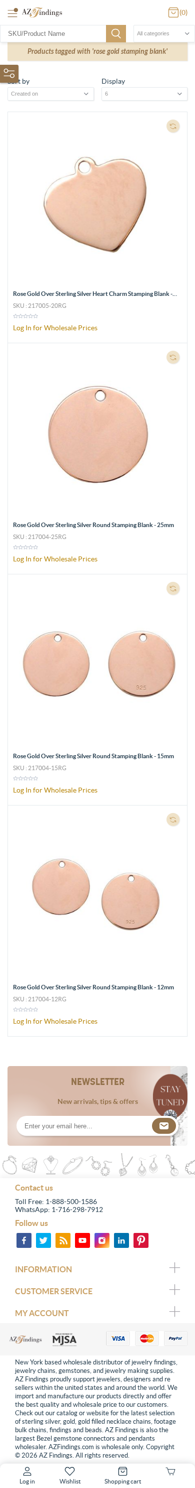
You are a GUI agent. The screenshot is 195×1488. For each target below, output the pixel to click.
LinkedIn (121, 1240)
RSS (63, 1240)
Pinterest (141, 1240)
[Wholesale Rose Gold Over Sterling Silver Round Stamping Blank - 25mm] (97, 432)
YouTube (82, 1240)
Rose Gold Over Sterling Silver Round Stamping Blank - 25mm (93, 525)
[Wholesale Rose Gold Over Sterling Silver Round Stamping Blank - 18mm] (97, 663)
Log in (27, 1481)
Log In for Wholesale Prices (55, 328)
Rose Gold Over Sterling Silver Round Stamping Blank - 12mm (93, 987)
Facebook (24, 1240)
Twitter (43, 1240)
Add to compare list (173, 126)
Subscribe (164, 1126)
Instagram (102, 1240)
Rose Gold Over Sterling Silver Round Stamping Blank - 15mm (93, 756)
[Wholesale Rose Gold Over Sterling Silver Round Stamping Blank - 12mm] (97, 895)
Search (116, 33)
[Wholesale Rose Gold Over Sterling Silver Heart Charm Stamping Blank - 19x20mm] (97, 201)
